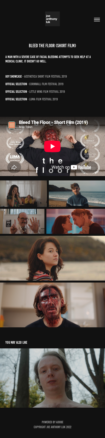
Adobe (59, 422)
